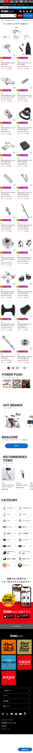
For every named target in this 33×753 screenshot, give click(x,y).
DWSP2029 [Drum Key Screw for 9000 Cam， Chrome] (25, 96)
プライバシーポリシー (7, 719)
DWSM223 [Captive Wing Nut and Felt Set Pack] (25, 292)
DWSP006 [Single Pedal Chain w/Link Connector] (25, 225)
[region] (16, 421)
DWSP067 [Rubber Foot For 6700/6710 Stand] (25, 161)
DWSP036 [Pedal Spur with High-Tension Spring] (25, 193)
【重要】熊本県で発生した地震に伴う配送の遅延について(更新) (16, 4)
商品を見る (25, 749)
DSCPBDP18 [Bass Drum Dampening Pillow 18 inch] (8, 324)
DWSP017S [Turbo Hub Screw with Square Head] (8, 225)
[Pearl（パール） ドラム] (12, 421)
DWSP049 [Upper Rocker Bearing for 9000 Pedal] (25, 357)
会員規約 (3, 725)
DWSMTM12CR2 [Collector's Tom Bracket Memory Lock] (8, 259)
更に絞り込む (15, 32)
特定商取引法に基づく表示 (8, 722)
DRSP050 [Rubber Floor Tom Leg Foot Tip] (25, 324)
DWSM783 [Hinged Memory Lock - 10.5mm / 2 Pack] (25, 258)
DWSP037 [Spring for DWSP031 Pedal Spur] (8, 193)
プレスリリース (5, 728)
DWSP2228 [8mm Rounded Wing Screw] (8, 63)
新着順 (5, 37)
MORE (16, 446)
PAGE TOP (17, 626)
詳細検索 (20, 15)
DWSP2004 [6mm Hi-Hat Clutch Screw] (8, 128)
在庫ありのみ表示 (16, 37)
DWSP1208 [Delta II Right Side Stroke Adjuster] (25, 128)
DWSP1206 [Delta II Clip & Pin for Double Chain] (8, 161)
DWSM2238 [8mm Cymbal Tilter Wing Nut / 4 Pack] (8, 292)
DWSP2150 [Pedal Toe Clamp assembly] (24, 63)
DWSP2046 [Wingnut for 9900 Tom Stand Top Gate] (8, 96)
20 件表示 (26, 37)
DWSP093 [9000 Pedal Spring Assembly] (8, 357)
